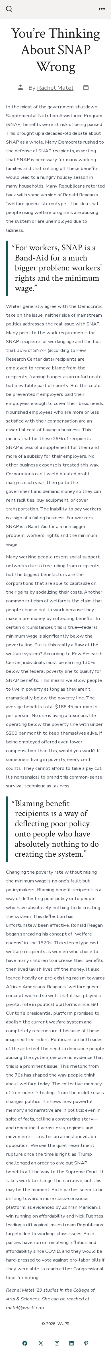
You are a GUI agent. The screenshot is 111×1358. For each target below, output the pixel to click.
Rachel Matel (55, 88)
